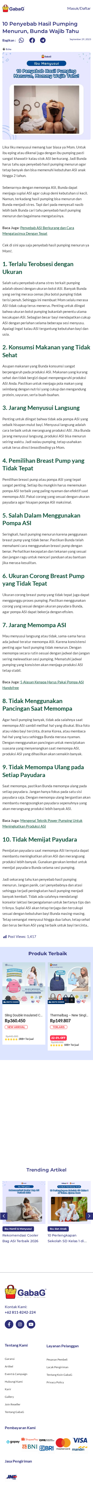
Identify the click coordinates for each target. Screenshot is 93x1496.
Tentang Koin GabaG (59, 1374)
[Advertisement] (46, 1108)
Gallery (9, 1397)
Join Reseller (13, 1404)
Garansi (10, 1359)
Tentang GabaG (14, 1412)
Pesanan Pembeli (56, 1359)
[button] (21, 40)
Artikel (9, 1366)
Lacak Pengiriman (57, 1367)
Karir (8, 1389)
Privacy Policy (55, 1382)
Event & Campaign (16, 1374)
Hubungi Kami (14, 1381)
